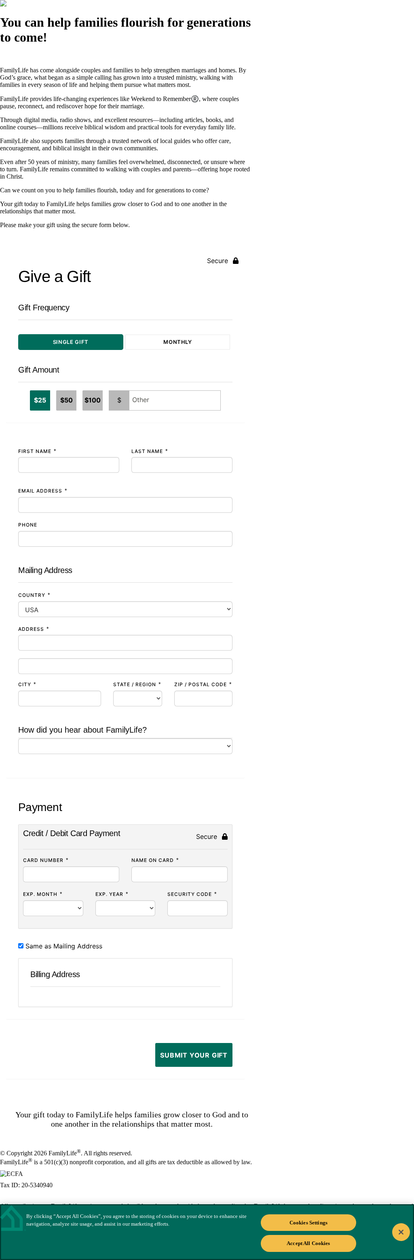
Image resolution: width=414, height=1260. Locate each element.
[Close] (401, 1232)
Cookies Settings (308, 1223)
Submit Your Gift (194, 1055)
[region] (207, 1232)
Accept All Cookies (308, 1243)
